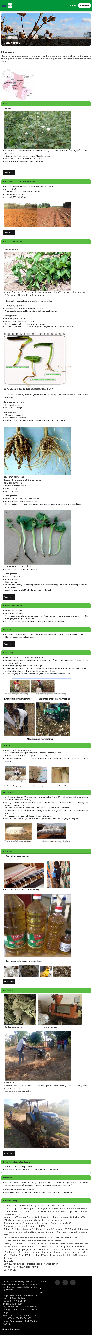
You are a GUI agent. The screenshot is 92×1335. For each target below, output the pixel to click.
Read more (9, 173)
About (72, 5)
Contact (84, 5)
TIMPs (42, 1293)
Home (42, 1288)
